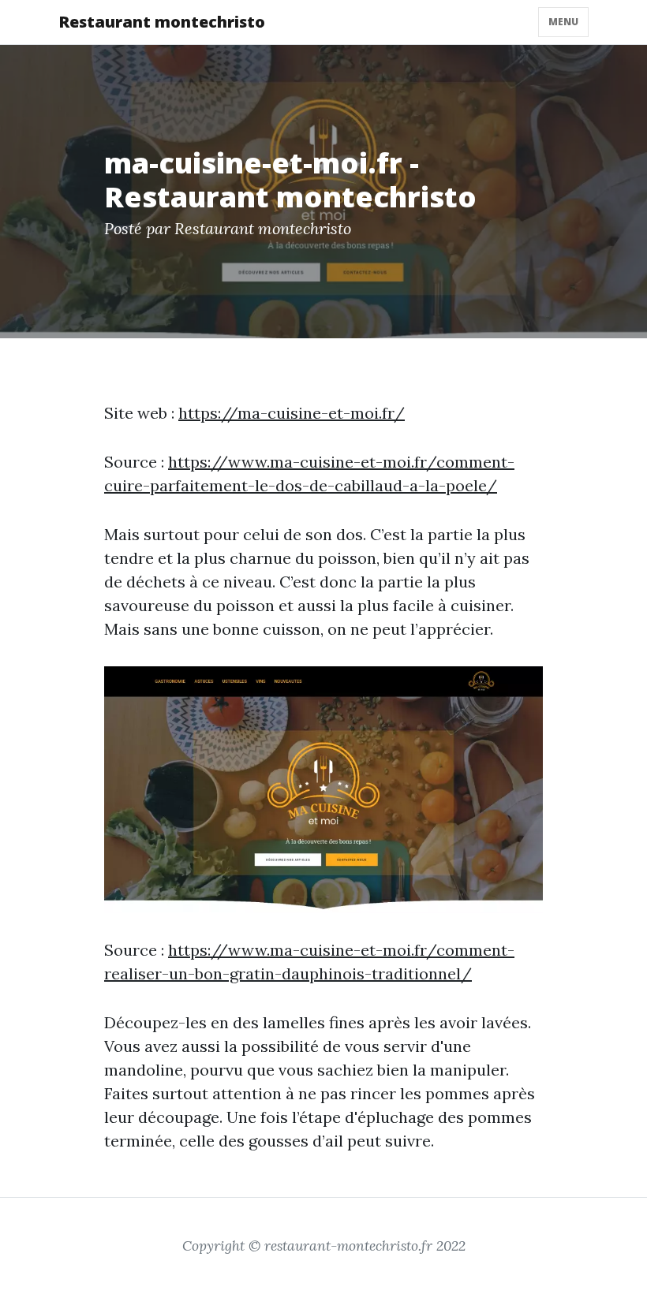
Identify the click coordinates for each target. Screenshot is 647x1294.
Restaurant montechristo (161, 21)
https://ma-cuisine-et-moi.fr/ (291, 413)
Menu (563, 21)
